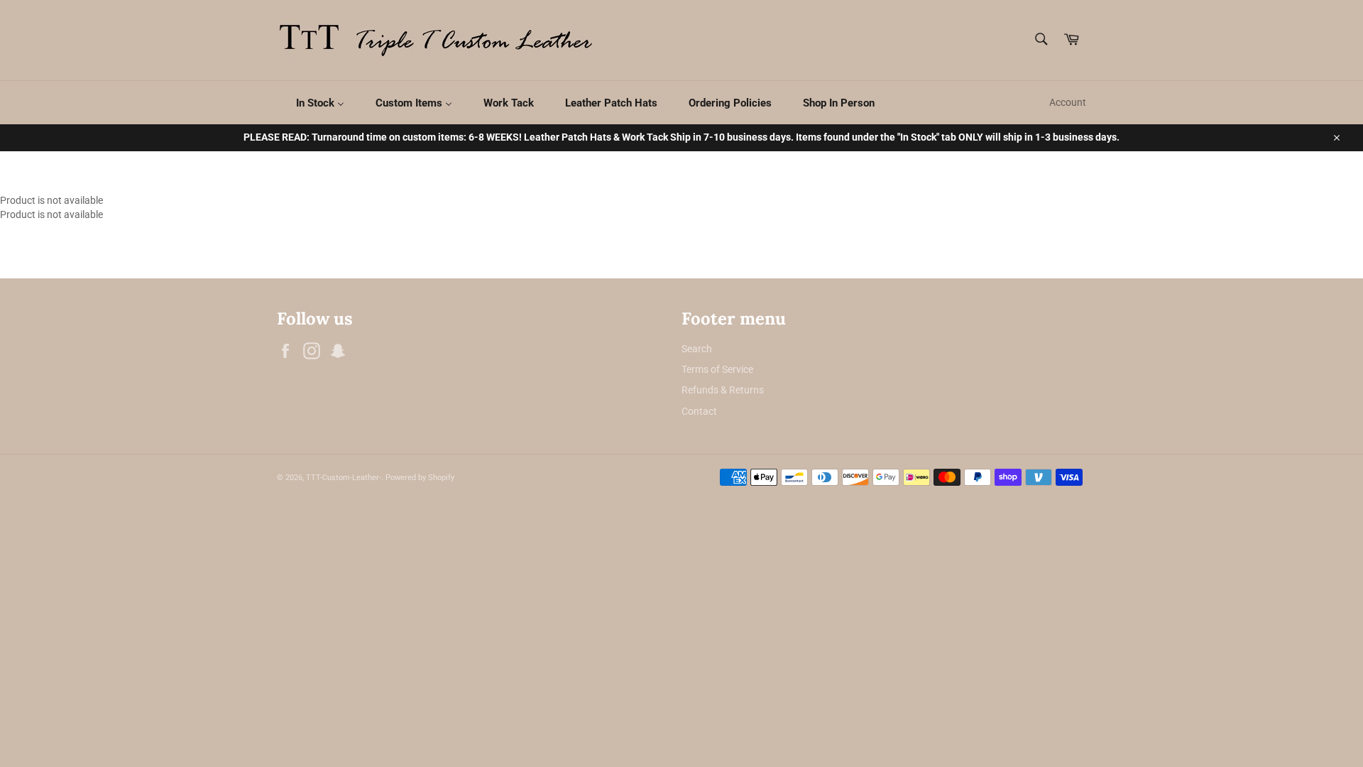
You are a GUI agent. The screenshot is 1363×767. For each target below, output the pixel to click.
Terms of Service (717, 369)
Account (1067, 102)
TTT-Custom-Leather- (343, 477)
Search (697, 348)
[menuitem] (311, 102)
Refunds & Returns (723, 390)
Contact (699, 411)
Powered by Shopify (419, 477)
